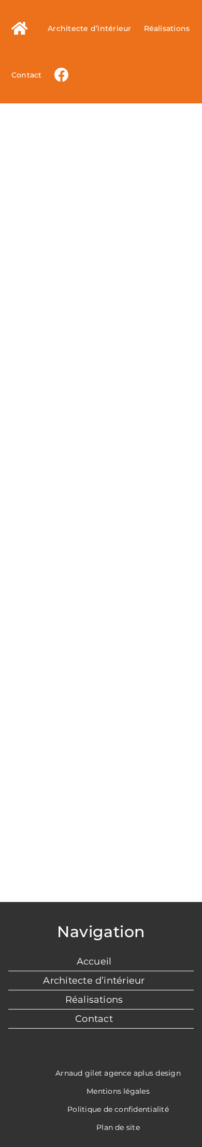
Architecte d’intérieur (94, 980)
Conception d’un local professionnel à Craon (161, 469)
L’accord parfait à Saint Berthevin (42, 139)
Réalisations (94, 999)
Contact (94, 1018)
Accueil (94, 961)
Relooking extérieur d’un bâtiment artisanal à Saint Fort (42, 457)
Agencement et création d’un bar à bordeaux (161, 127)
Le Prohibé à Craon (101, 145)
